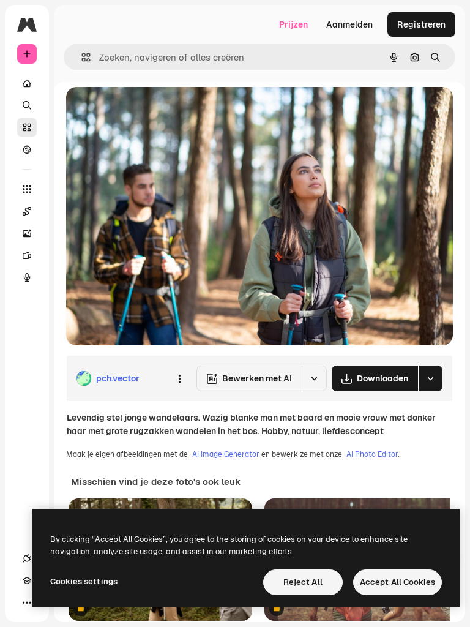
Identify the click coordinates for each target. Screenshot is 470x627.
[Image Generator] (27, 233)
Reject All (303, 582)
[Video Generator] (27, 255)
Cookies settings (84, 581)
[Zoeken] (27, 105)
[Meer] (27, 602)
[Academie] (27, 580)
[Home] (27, 83)
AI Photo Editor (372, 454)
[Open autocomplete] (81, 57)
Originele (146, 110)
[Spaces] (27, 211)
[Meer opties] (179, 378)
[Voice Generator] (27, 277)
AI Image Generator (225, 454)
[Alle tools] (27, 189)
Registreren (421, 24)
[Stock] (27, 127)
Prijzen (293, 24)
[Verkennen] (27, 149)
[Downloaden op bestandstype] (430, 378)
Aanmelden (349, 24)
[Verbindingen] (27, 558)
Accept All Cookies (397, 582)
